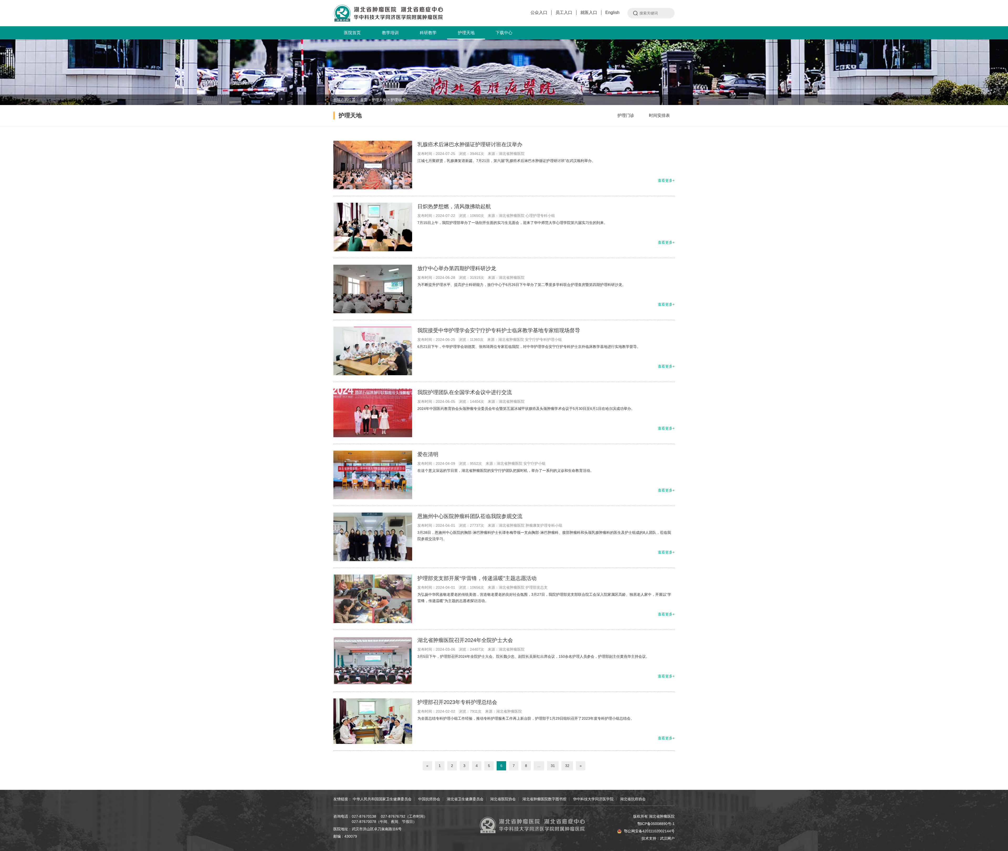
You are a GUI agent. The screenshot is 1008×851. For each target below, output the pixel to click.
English (612, 12)
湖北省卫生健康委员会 (465, 799)
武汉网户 (667, 838)
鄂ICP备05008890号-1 (656, 824)
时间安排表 (659, 115)
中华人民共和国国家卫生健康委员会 (382, 799)
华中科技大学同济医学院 (593, 799)
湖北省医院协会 (503, 799)
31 (553, 766)
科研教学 (428, 32)
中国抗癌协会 (429, 799)
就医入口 (588, 12)
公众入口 (539, 12)
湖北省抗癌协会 (633, 799)
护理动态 (398, 100)
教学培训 (390, 32)
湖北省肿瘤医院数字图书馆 (544, 799)
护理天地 (466, 32)
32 (567, 766)
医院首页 (352, 32)
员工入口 (563, 12)
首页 (364, 100)
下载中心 (504, 32)
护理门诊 (625, 115)
